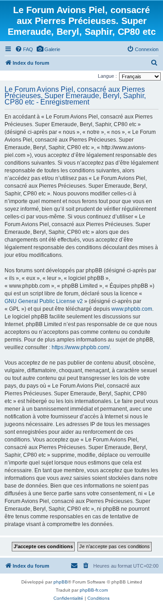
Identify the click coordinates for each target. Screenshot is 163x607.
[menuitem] (24, 49)
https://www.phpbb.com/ (81, 347)
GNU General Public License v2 (44, 301)
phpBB (60, 581)
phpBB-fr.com (94, 590)
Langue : (107, 76)
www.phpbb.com (131, 309)
